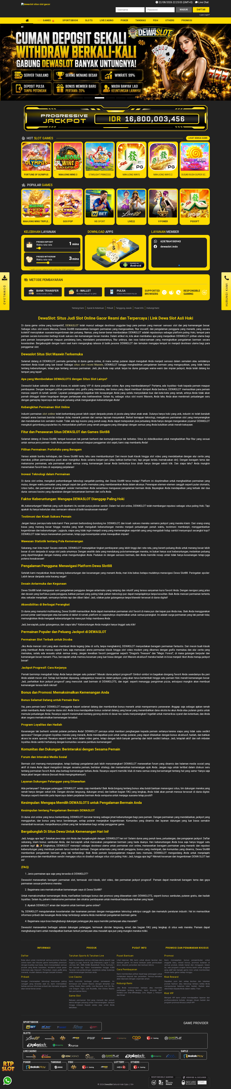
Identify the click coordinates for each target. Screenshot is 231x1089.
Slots (89, 20)
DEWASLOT (72, 325)
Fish (155, 20)
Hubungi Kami (152, 308)
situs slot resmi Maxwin (88, 364)
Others (169, 20)
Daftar (201, 9)
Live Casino (106, 20)
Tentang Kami (78, 308)
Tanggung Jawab (124, 308)
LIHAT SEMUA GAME (197, 138)
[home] (27, 20)
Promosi (187, 20)
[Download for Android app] (132, 265)
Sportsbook (70, 20)
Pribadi (110, 308)
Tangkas (140, 20)
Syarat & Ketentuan (95, 308)
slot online (48, 413)
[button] (215, 62)
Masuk (184, 9)
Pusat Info (139, 308)
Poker (124, 20)
